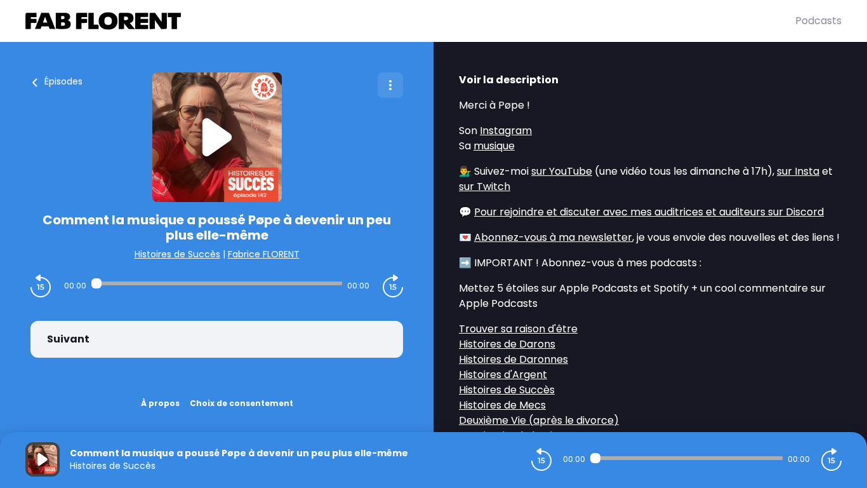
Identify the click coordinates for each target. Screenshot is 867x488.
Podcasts (818, 20)
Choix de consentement (241, 403)
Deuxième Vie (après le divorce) (539, 420)
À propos (160, 403)
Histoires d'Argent (503, 374)
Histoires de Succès (177, 254)
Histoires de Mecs (502, 405)
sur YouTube (561, 171)
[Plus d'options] (390, 85)
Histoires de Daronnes (513, 359)
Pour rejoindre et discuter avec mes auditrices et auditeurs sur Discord (649, 212)
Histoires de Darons (507, 344)
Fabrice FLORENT (264, 254)
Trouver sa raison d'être (518, 329)
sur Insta (798, 171)
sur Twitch (484, 186)
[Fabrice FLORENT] (410, 21)
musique (494, 146)
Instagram (506, 130)
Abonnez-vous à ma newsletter (553, 237)
